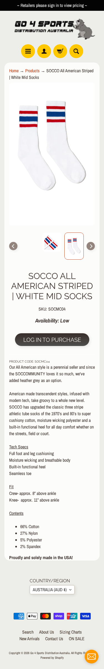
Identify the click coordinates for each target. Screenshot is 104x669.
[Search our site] (76, 51)
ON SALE (77, 639)
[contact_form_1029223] (91, 656)
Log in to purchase (52, 340)
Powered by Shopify (52, 657)
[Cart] (60, 51)
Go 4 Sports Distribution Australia (50, 653)
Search (28, 632)
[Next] (91, 246)
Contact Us (54, 639)
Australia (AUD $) (50, 590)
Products (32, 71)
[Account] (44, 51)
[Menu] (28, 51)
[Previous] (13, 246)
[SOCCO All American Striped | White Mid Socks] (74, 246)
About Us (46, 632)
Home (14, 71)
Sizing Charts (71, 632)
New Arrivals (29, 639)
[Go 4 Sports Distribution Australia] (52, 27)
